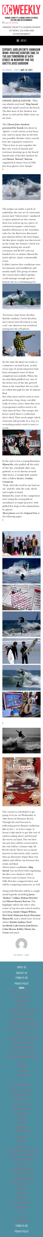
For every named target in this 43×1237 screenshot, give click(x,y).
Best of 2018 (21, 1006)
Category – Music (21, 1109)
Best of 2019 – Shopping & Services (23, 1052)
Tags (23, 1080)
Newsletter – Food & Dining (23, 1169)
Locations (23, 1071)
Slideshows (21, 1193)
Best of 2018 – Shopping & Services (23, 1024)
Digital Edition (21, 1128)
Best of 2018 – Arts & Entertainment (23, 1010)
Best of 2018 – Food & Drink (23, 1019)
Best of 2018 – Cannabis (23, 1014)
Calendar (21, 1062)
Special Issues (22, 1198)
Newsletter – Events (22, 1159)
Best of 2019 (21, 1034)
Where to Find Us (21, 1221)
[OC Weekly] (10, 23)
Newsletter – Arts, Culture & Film (23, 1150)
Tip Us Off (21, 1212)
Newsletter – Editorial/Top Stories (23, 1155)
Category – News (21, 1113)
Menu (24, 40)
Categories (23, 1066)
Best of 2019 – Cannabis (23, 1042)
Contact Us (21, 973)
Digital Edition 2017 (23, 1131)
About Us (21, 967)
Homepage (21, 1137)
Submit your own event (21, 1202)
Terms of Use (21, 977)
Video (21, 1217)
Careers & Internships (21, 1085)
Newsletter (21, 1142)
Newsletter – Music (23, 1174)
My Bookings (23, 1075)
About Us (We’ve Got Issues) (21, 992)
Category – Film (21, 1099)
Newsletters (21, 1146)
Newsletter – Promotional (23, 1178)
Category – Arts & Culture (21, 1090)
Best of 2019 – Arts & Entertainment (23, 1038)
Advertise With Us (21, 996)
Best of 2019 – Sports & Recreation (23, 1056)
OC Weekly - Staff (10, 69)
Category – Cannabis (21, 1095)
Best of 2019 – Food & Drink (23, 1047)
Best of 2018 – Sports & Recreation (23, 1028)
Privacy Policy (22, 983)
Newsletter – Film (23, 1164)
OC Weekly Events (21, 1184)
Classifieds (21, 1118)
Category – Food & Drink (21, 1104)
